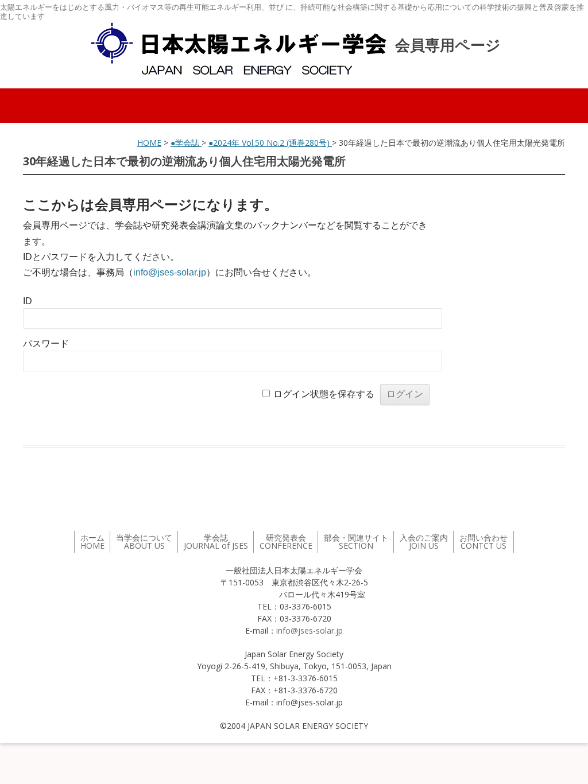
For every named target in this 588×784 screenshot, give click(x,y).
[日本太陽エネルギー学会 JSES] (238, 49)
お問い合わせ (483, 541)
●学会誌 (186, 142)
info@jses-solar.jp (169, 272)
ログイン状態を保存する (323, 394)
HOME (149, 142)
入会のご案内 (424, 541)
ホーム (92, 541)
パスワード (46, 343)
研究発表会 (286, 541)
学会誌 (216, 541)
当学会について (144, 541)
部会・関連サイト (356, 541)
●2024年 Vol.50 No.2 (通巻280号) (270, 142)
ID (27, 301)
